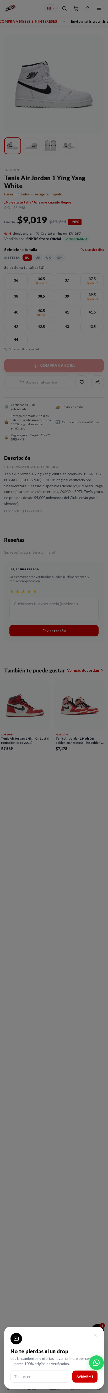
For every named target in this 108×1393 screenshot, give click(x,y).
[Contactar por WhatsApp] (96, 1362)
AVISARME (85, 1376)
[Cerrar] (95, 1335)
